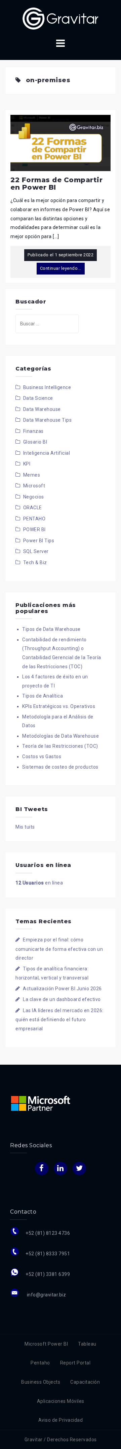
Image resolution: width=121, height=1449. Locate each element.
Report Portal (75, 1362)
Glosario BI (35, 442)
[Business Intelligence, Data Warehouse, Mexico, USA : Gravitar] (60, 18)
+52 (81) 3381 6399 (48, 1274)
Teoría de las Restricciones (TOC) (60, 746)
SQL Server (36, 551)
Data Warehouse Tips (47, 420)
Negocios (33, 497)
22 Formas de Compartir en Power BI (56, 183)
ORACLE (32, 507)
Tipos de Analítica (42, 696)
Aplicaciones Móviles (60, 1401)
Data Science (38, 398)
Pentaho (40, 1362)
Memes (31, 475)
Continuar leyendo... (60, 268)
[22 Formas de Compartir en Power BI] (60, 142)
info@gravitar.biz (46, 1294)
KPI (27, 463)
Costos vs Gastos (41, 756)
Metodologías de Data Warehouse (60, 736)
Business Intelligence (47, 387)
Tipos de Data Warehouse (51, 629)
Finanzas (33, 431)
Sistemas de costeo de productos (60, 767)
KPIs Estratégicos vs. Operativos (58, 706)
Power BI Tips (38, 540)
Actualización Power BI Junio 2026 (62, 988)
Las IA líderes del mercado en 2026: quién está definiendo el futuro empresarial (59, 1019)
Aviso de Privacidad (60, 1420)
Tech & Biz (35, 562)
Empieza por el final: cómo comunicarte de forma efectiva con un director (59, 949)
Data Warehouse (42, 409)
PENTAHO (34, 518)
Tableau (87, 1344)
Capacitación (85, 1382)
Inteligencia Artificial (46, 453)
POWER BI (34, 529)
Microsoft (34, 485)
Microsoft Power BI (46, 1344)
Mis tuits (25, 827)
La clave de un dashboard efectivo (62, 999)
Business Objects (40, 1382)
